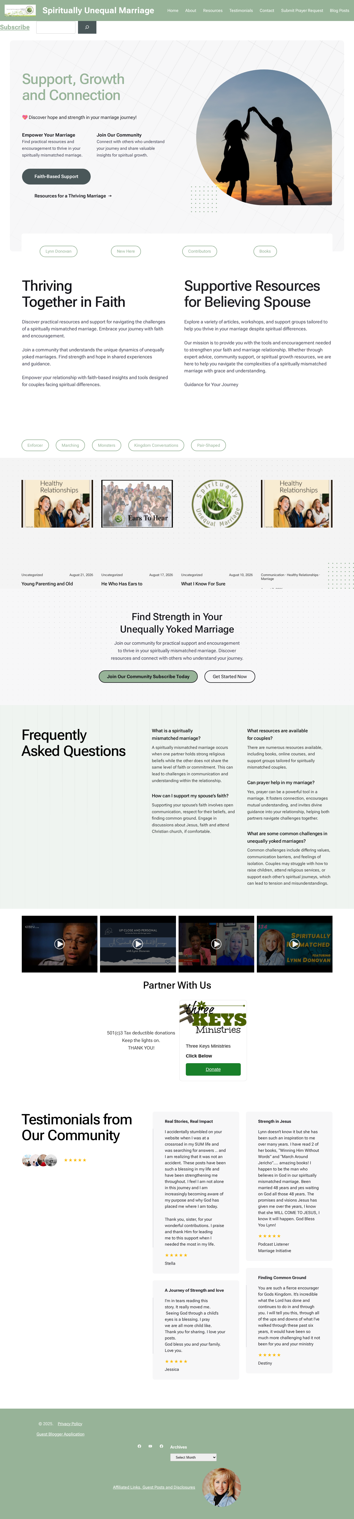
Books (265, 251)
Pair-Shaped (208, 445)
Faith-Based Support (56, 176)
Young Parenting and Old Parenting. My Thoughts (47, 587)
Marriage (267, 579)
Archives (178, 1447)
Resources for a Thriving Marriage (73, 195)
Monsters (106, 445)
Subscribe (15, 27)
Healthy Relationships (302, 575)
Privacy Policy (70, 1423)
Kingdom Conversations (156, 445)
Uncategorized (32, 575)
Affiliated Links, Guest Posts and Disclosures (154, 1487)
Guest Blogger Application (60, 1434)
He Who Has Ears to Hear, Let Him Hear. (121, 587)
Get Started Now (230, 676)
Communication (272, 575)
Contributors (199, 251)
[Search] (87, 27)
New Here (126, 251)
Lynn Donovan (59, 251)
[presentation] (15, 944)
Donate (213, 1069)
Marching (70, 445)
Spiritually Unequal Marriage (98, 10)
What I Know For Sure (203, 583)
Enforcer (35, 445)
